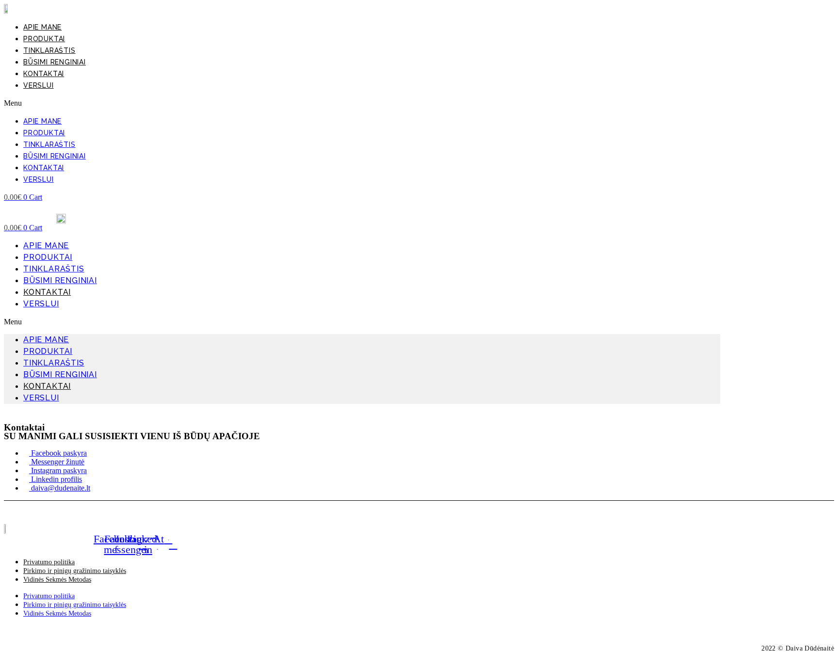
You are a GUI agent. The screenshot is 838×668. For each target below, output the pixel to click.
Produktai (44, 39)
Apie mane (42, 27)
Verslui (38, 85)
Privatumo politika (49, 562)
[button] (362, 103)
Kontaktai (43, 74)
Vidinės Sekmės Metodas (57, 579)
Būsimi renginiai (54, 62)
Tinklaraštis (49, 50)
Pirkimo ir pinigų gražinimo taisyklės (74, 570)
